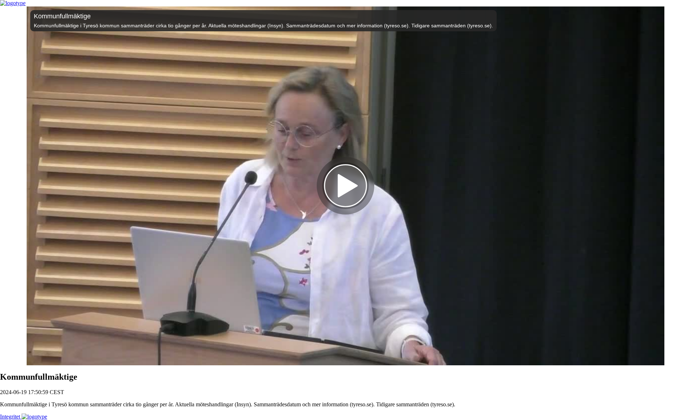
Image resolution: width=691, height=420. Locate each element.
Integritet (11, 417)
